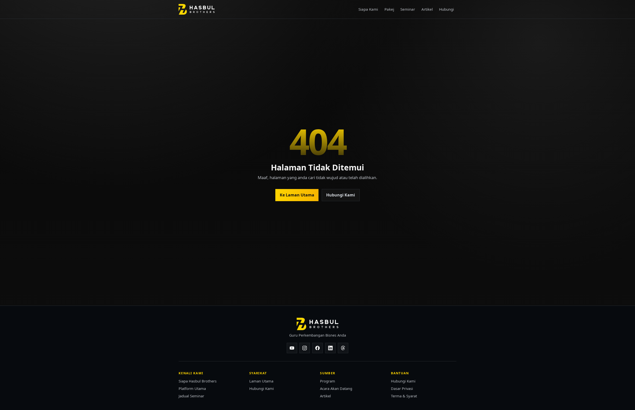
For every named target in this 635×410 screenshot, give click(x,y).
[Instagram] (304, 348)
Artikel (427, 9)
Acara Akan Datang (336, 388)
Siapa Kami (368, 9)
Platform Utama (192, 388)
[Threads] (343, 348)
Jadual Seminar (191, 395)
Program (327, 380)
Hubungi (446, 9)
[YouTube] (292, 348)
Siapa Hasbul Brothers (198, 380)
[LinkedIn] (330, 348)
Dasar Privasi (402, 388)
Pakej (389, 9)
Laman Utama (261, 380)
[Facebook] (317, 348)
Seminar (407, 9)
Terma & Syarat (404, 395)
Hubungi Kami (340, 195)
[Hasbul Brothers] (197, 9)
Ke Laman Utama (297, 195)
